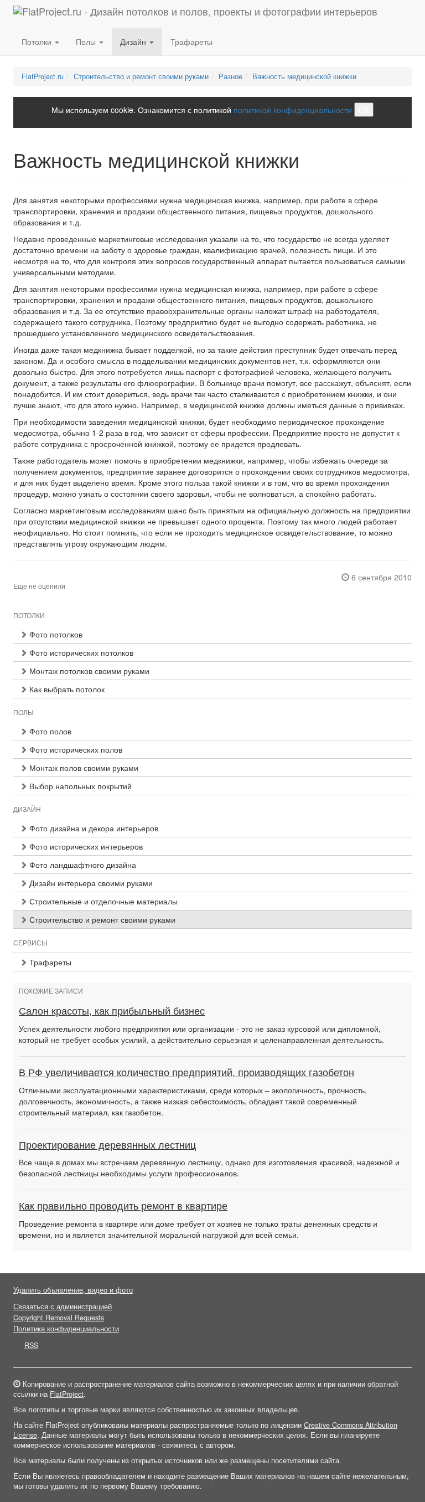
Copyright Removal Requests (58, 1318)
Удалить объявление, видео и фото (73, 1290)
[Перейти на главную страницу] (195, 14)
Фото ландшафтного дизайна (81, 864)
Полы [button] (87, 41)
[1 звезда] (16, 577)
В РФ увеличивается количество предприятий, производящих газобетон (186, 1072)
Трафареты (191, 41)
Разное (230, 76)
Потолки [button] (38, 41)
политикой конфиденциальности (293, 109)
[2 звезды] (23, 577)
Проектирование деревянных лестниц (107, 1145)
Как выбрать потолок (66, 689)
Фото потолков (54, 634)
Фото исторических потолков (80, 652)
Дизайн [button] (134, 41)
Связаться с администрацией (62, 1306)
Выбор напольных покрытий (79, 785)
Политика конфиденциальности (66, 1329)
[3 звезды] (30, 577)
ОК (364, 109)
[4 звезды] (36, 577)
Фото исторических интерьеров (85, 846)
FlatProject (67, 1394)
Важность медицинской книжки (304, 76)
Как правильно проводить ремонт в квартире (123, 1206)
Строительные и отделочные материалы (102, 901)
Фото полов (49, 731)
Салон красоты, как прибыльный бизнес (112, 1011)
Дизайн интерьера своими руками (90, 882)
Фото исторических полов (74, 749)
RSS (31, 1345)
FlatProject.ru (43, 76)
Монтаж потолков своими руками (88, 670)
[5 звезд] (43, 577)
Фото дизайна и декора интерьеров (92, 828)
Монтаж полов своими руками (82, 767)
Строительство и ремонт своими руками (141, 76)
